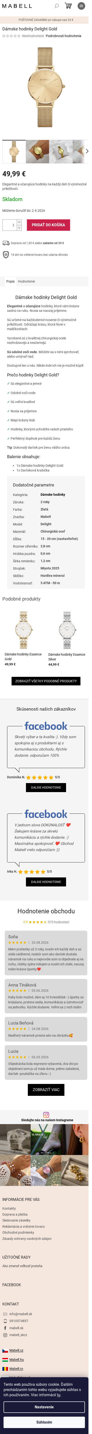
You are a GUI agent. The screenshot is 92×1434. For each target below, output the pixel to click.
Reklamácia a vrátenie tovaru (23, 1226)
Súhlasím (44, 1422)
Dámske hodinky (53, 494)
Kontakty (9, 1208)
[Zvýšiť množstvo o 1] (19, 222)
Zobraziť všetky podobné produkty (46, 681)
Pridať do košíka (48, 225)
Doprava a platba (15, 1214)
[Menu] (81, 6)
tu (58, 1395)
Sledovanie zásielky (16, 1220)
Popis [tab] (10, 281)
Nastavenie (44, 1407)
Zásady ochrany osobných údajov (27, 1239)
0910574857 (18, 1321)
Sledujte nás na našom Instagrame (47, 1120)
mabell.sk (16, 1328)
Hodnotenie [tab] (26, 281)
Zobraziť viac (46, 1090)
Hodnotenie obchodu (46, 911)
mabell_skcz (18, 1335)
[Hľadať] (56, 6)
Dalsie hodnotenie (46, 787)
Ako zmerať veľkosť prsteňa (22, 1266)
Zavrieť (34, 269)
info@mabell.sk (20, 1314)
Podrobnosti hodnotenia (63, 36)
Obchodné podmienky (18, 1232)
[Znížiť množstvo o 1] (19, 228)
